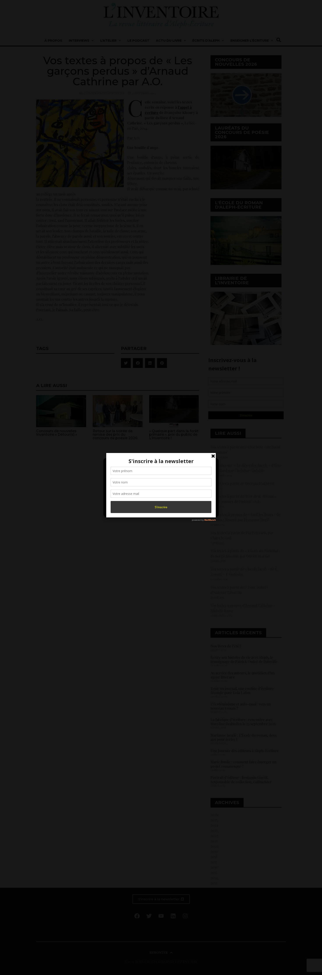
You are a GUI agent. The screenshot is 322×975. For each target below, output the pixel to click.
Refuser (160, 501)
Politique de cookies (159, 511)
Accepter (124, 501)
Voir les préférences (196, 501)
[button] (212, 464)
